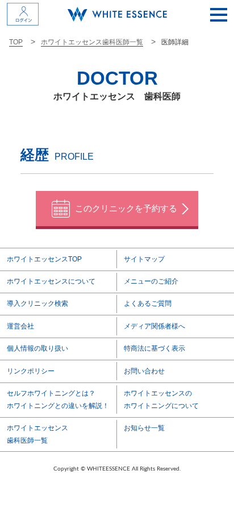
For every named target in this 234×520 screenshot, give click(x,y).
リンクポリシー (31, 371)
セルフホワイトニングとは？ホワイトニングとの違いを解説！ (58, 399)
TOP (16, 42)
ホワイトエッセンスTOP (44, 259)
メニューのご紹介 (151, 281)
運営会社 (20, 326)
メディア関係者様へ (154, 326)
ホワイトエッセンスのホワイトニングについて (161, 399)
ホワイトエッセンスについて (51, 281)
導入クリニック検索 (37, 303)
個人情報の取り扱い (37, 348)
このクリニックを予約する (126, 208)
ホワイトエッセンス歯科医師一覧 (92, 42)
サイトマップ (144, 259)
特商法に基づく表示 (154, 348)
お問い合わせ (144, 371)
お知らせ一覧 (144, 428)
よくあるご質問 (148, 303)
